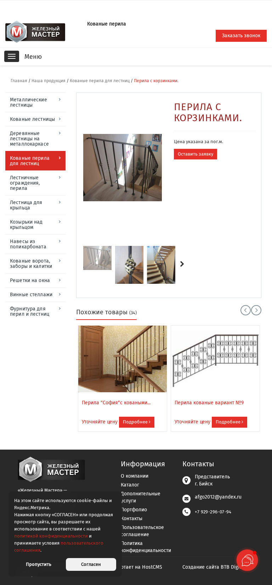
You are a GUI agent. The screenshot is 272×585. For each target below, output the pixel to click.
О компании (134, 476)
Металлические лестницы (28, 102)
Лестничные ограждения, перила (25, 183)
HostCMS (152, 567)
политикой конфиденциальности (51, 536)
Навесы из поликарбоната (28, 244)
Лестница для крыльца (26, 205)
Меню (33, 57)
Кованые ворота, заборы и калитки (31, 263)
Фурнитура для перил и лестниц (29, 311)
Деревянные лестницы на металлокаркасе (29, 138)
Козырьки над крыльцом (26, 224)
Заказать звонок (241, 36)
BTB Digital (233, 567)
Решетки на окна (30, 280)
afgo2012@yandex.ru (218, 497)
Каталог (130, 485)
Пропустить (38, 564)
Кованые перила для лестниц (100, 80)
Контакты (131, 519)
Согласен (91, 564)
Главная (19, 80)
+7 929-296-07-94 (213, 511)
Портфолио (134, 510)
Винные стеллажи (31, 295)
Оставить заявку (195, 154)
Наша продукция (49, 80)
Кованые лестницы (32, 119)
